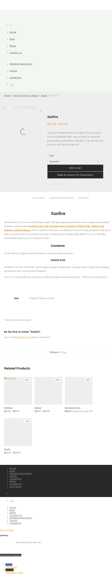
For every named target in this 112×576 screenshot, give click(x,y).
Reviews (83, 197)
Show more (8, 411)
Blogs (13, 46)
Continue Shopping (10, 555)
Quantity (54, 161)
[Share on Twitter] (59, 183)
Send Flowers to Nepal (25, 95)
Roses (44, 95)
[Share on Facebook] (55, 183)
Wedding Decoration (21, 64)
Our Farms (15, 486)
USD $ (11, 566)
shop (12, 39)
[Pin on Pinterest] (63, 183)
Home (13, 32)
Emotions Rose (72, 408)
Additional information (61, 197)
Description (39, 197)
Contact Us (16, 52)
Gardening (15, 77)
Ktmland (8, 408)
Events (13, 71)
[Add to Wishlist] (49, 183)
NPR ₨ (14, 571)
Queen (38, 408)
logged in (24, 337)
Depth (7, 449)
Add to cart (75, 168)
